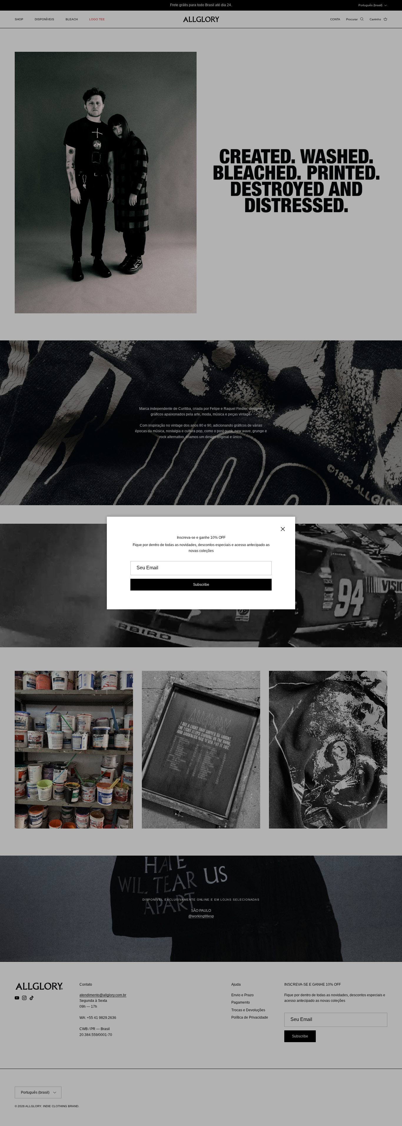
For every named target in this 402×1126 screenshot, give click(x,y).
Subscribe (201, 585)
